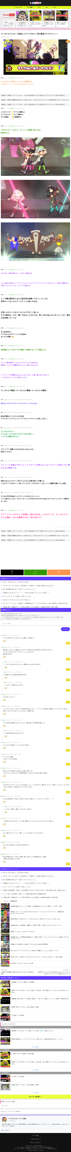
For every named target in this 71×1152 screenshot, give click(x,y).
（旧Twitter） (6, 1130)
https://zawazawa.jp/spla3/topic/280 (65, 527)
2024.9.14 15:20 (17, 768)
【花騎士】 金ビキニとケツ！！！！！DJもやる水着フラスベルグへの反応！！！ (26, 592)
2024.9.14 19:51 (17, 842)
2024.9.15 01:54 (18, 806)
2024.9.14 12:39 (17, 694)
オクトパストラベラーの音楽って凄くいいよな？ (17, 596)
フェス (54, 7)
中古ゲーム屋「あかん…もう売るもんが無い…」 (17, 582)
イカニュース (18, 7)
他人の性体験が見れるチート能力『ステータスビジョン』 (19, 589)
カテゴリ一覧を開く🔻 (35, 1096)
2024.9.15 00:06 (18, 730)
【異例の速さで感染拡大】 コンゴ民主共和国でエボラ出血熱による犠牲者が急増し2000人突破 (30, 607)
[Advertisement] (35, 556)
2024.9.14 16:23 (17, 782)
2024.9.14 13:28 (17, 720)
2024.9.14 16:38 (17, 796)
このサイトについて (35, 1139)
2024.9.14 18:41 (17, 830)
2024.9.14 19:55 (18, 682)
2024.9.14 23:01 (17, 854)
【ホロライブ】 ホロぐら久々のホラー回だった (16, 600)
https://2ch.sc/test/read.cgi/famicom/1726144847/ (63, 526)
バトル (39, 7)
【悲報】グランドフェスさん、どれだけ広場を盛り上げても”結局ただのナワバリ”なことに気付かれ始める (36, 95)
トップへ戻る (35, 1135)
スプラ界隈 (29, 7)
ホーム (2, 30)
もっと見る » (35, 1046)
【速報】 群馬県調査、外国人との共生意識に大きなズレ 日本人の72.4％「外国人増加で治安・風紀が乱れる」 (35, 890)
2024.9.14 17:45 (17, 818)
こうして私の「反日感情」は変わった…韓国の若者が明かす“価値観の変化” (24, 894)
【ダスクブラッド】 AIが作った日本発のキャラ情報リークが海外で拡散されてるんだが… (29, 585)
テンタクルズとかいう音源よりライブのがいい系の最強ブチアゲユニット (23, 30)
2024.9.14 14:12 (17, 742)
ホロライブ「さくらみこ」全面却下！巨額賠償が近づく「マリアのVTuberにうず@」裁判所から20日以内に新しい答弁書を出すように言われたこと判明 (36, 603)
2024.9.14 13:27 (17, 706)
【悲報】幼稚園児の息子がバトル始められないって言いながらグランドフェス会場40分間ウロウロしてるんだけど (38, 100)
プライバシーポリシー (35, 1142)
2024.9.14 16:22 (18, 672)
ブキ (46, 7)
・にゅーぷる (4, 1105)
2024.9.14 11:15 (17, 647)
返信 (68, 643)
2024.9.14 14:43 (17, 754)
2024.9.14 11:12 (17, 635)
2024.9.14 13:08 (18, 661)
